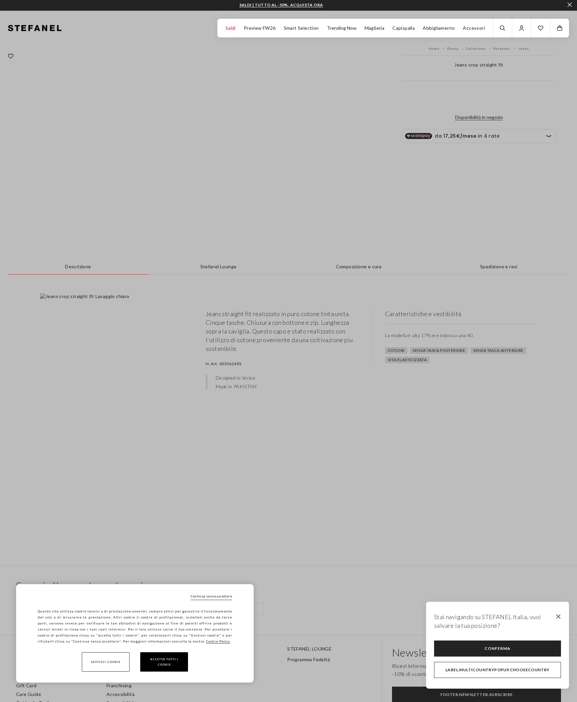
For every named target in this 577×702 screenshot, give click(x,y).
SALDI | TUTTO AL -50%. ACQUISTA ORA (281, 5)
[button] (540, 28)
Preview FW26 (260, 28)
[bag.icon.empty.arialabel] (559, 28)
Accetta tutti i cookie (164, 662)
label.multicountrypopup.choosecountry (497, 669)
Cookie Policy (218, 641)
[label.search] (502, 28)
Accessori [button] (474, 28)
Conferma (498, 648)
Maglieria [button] (375, 28)
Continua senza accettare (211, 596)
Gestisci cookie (106, 662)
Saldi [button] (230, 28)
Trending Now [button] (342, 28)
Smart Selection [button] (301, 28)
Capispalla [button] (403, 28)
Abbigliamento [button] (439, 28)
